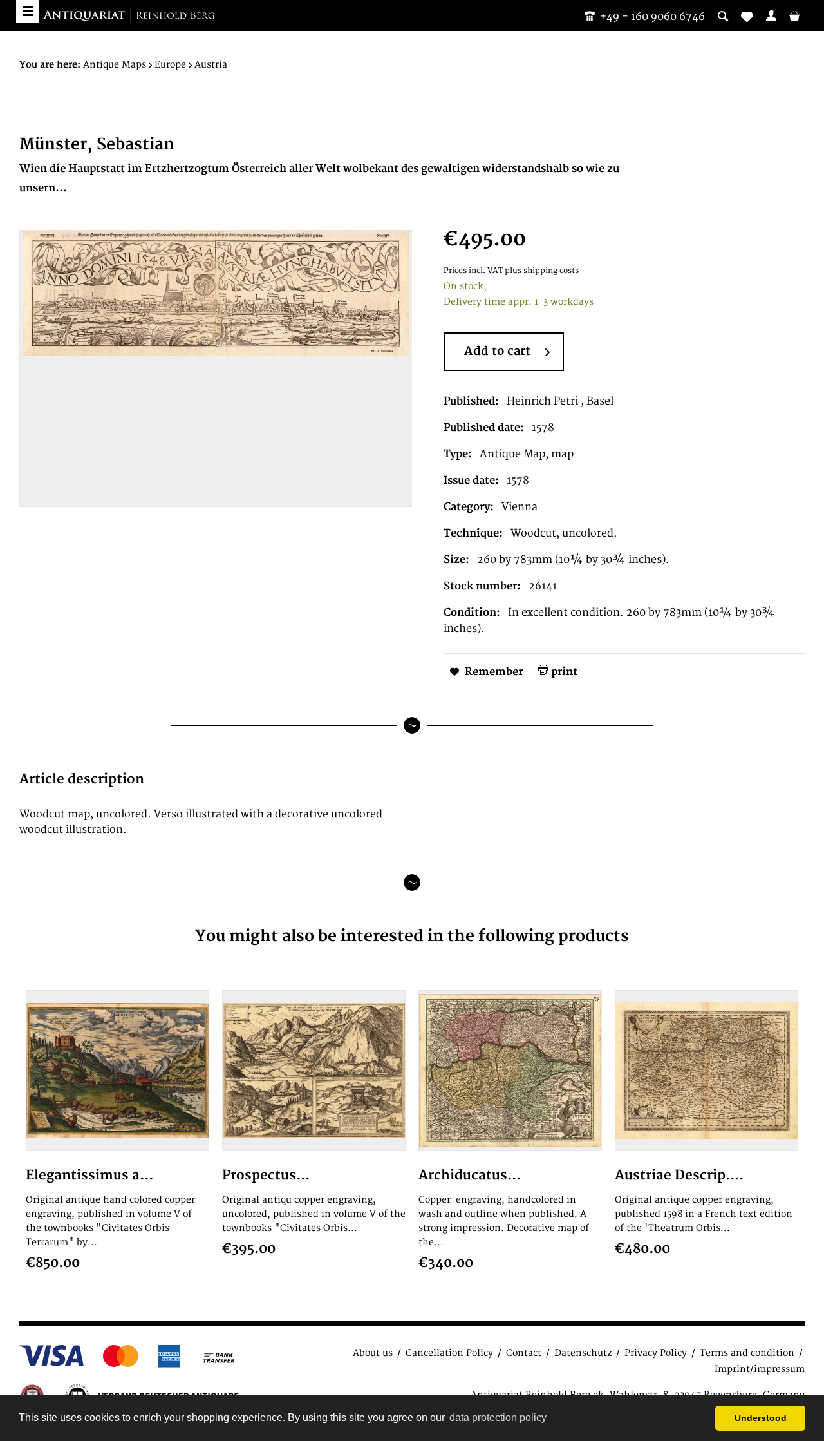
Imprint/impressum (760, 1369)
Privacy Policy (655, 1353)
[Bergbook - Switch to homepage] (128, 16)
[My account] (771, 15)
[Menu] (27, 11)
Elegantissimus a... (89, 1175)
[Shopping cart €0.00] (794, 15)
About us (373, 1353)
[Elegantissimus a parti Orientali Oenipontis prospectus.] (117, 1070)
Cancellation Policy (449, 1353)
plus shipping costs (542, 271)
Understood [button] (761, 1418)
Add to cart (497, 351)
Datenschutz (583, 1353)
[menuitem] (771, 15)
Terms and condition (747, 1353)
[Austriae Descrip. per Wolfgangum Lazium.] (706, 1070)
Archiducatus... (469, 1175)
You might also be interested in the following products (412, 936)
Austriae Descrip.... (679, 1175)
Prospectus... (266, 1175)
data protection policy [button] (498, 1417)
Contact (523, 1353)
